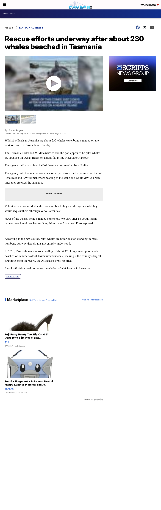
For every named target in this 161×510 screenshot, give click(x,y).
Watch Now (148, 4)
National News (31, 27)
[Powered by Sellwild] (98, 399)
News (9, 27)
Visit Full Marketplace (92, 300)
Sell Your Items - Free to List (43, 300)
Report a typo (12, 276)
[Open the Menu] (4, 4)
